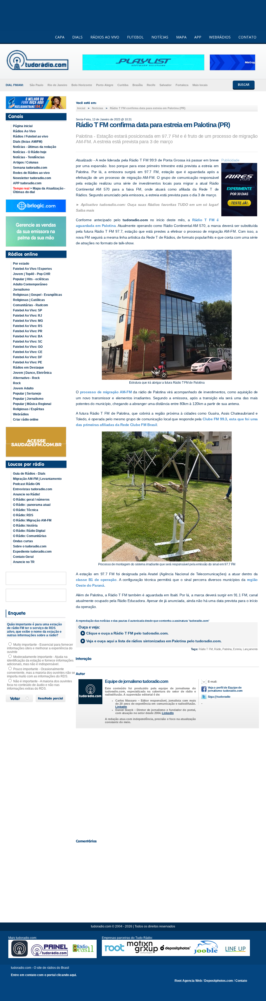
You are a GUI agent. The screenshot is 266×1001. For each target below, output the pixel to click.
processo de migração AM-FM (106, 392)
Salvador (165, 85)
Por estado (21, 263)
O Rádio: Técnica (25, 510)
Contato (241, 981)
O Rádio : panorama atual (31, 505)
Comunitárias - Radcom (30, 305)
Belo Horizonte (81, 85)
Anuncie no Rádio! (26, 494)
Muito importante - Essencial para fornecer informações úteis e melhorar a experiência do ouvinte (40, 648)
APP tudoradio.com (27, 183)
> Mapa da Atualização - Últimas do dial (39, 190)
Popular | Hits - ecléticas (31, 279)
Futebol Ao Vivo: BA (28, 336)
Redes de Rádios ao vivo (31, 173)
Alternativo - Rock (26, 378)
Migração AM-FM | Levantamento (37, 479)
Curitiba (122, 85)
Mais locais (200, 85)
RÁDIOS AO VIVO (104, 37)
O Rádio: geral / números (31, 499)
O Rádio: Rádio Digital (29, 531)
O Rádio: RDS (23, 515)
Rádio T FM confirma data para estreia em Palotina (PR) (147, 108)
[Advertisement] (167, 782)
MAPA (181, 37)
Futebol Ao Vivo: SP (27, 310)
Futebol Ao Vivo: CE (27, 352)
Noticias (97, 108)
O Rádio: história (25, 525)
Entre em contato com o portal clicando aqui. (44, 975)
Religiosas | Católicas (29, 300)
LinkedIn (121, 706)
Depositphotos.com (218, 981)
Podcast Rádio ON (26, 484)
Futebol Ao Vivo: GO (28, 347)
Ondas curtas (23, 541)
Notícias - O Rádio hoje (29, 152)
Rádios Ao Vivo (24, 131)
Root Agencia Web (188, 981)
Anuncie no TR (24, 562)
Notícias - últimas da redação (34, 147)
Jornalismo (21, 289)
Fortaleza (182, 85)
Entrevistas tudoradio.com (32, 489)
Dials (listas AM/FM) (27, 141)
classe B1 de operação (96, 580)
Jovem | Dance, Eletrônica (32, 373)
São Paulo (36, 85)
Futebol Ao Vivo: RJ (27, 315)
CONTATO (247, 37)
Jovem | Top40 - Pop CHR (31, 274)
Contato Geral (23, 557)
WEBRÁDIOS (220, 37)
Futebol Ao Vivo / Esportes (32, 269)
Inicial (81, 108)
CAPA (59, 37)
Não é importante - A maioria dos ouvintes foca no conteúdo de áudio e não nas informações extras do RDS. (39, 684)
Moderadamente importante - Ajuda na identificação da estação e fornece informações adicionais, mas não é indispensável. (40, 660)
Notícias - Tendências (29, 157)
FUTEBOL (135, 37)
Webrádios (21, 414)
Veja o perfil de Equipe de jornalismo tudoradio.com (225, 689)
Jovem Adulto (23, 388)
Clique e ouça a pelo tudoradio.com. (127, 633)
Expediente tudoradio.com (32, 551)
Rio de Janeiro (57, 85)
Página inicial (22, 126)
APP (197, 37)
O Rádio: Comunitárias (29, 536)
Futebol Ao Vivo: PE (27, 362)
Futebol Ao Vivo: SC (27, 341)
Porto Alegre (104, 85)
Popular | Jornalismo (28, 399)
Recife (151, 85)
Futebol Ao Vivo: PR (27, 331)
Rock (17, 383)
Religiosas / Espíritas (28, 409)
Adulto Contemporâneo (30, 284)
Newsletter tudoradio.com (32, 178)
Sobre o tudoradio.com (29, 546)
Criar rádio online (25, 419)
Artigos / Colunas (25, 162)
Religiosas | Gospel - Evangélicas (37, 295)
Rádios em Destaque (28, 367)
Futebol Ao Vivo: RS (27, 326)
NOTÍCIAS (159, 37)
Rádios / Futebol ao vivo (30, 136)
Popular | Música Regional (32, 404)
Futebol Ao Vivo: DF (27, 357)
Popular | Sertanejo (27, 393)
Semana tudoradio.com (30, 167)
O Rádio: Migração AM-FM (32, 520)
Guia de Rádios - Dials (29, 473)
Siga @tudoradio (219, 696)
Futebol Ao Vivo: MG (28, 321)
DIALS (77, 37)
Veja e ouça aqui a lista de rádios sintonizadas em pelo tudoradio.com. (153, 641)
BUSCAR (243, 84)
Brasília (137, 85)
